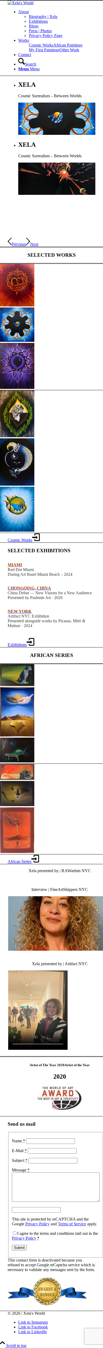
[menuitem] (56, 24)
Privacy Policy (37, 1224)
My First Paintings (44, 50)
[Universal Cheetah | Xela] (17, 684)
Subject (19, 1160)
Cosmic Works (41, 45)
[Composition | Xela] (17, 804)
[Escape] (17, 778)
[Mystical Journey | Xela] (17, 530)
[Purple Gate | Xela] (17, 387)
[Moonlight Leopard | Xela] (17, 761)
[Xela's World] (21, 3)
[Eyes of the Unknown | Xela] (17, 484)
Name (18, 1141)
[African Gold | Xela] (17, 851)
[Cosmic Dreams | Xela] (17, 305)
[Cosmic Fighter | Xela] (17, 436)
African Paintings (67, 45)
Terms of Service (72, 1224)
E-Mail (19, 1150)
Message (21, 1170)
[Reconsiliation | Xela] (17, 735)
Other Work (69, 50)
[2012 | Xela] (17, 340)
